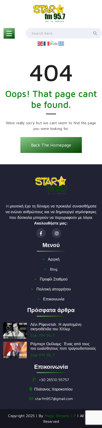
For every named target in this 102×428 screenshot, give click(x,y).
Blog (53, 269)
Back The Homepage (51, 145)
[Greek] (61, 43)
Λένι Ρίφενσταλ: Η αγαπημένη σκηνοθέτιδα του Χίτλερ (55, 326)
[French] (47, 43)
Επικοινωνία (53, 299)
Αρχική (54, 259)
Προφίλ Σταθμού (54, 279)
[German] (54, 43)
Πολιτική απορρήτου (54, 289)
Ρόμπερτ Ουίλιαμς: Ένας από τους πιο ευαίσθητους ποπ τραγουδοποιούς (63, 346)
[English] (40, 43)
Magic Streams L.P (60, 416)
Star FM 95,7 (42, 335)
